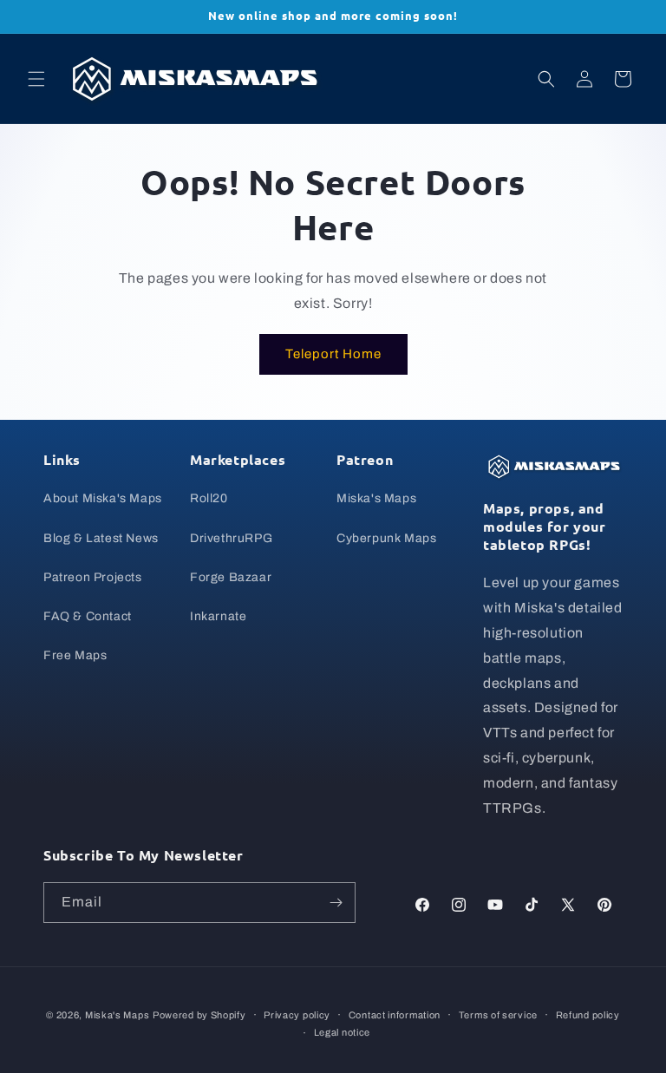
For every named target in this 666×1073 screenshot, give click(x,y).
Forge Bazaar (230, 577)
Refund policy (588, 1015)
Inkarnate (218, 616)
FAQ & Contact (87, 616)
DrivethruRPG (231, 538)
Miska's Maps (376, 498)
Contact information (395, 1015)
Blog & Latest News (101, 538)
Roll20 (209, 498)
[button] (36, 79)
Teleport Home (333, 354)
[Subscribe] (336, 902)
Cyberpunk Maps (386, 538)
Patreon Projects (92, 577)
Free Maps (75, 655)
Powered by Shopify (199, 1015)
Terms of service (498, 1015)
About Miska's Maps (102, 498)
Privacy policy (297, 1015)
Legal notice (342, 1032)
